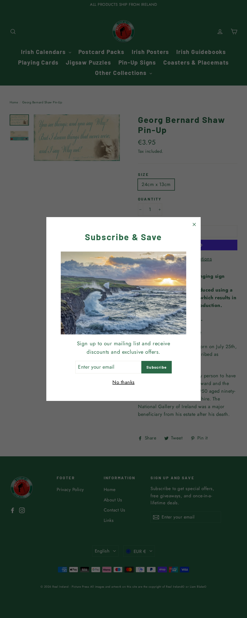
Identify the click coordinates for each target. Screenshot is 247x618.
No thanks (123, 382)
